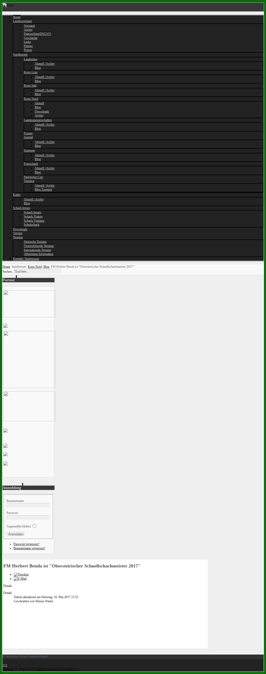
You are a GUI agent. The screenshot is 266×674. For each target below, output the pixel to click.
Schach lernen (21, 208)
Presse (28, 50)
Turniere (29, 181)
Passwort (12, 513)
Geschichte (30, 38)
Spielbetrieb (20, 54)
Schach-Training (34, 221)
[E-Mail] (20, 578)
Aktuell (39, 103)
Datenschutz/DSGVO (37, 34)
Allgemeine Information (38, 254)
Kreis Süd (30, 85)
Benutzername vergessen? (29, 548)
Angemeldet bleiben (18, 526)
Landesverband (22, 21)
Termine (18, 237)
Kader (17, 195)
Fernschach (31, 164)
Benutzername (15, 501)
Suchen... (8, 271)
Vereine (17, 233)
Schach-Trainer (33, 216)
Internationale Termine (37, 250)
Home (17, 17)
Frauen (28, 133)
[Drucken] (21, 574)
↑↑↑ (5, 665)
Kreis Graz (30, 72)
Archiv (28, 29)
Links (27, 42)
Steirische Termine (35, 242)
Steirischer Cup (33, 177)
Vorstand (29, 26)
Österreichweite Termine (39, 246)
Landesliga (30, 59)
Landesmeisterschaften (38, 120)
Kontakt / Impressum (26, 258)
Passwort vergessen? (26, 544)
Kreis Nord (31, 99)
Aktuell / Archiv (45, 64)
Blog (38, 68)
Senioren (29, 150)
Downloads (42, 111)
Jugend (28, 137)
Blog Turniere (43, 189)
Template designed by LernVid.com (57, 669)
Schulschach (31, 224)
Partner (28, 46)
